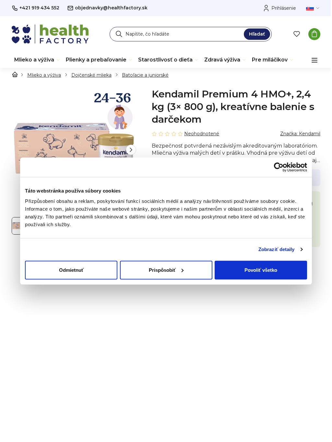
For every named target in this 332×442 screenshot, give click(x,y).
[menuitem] (37, 60)
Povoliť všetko (260, 269)
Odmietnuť (71, 269)
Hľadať (257, 34)
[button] (131, 150)
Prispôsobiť (162, 269)
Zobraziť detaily (276, 249)
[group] (74, 150)
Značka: (300, 134)
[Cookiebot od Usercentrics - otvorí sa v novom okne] (278, 167)
